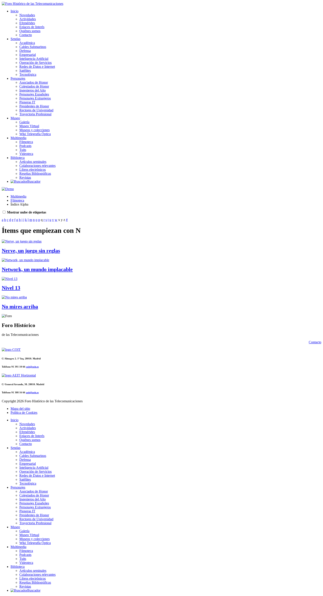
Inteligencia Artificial (33, 59)
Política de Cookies (24, 412)
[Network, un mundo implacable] (25, 260)
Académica (27, 43)
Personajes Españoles (34, 94)
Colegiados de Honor (34, 86)
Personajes (18, 78)
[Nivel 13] (9, 279)
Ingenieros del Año (32, 90)
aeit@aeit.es (32, 392)
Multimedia (18, 138)
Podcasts (25, 146)
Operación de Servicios (35, 62)
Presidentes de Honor (34, 106)
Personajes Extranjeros (35, 98)
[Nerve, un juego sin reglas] (22, 241)
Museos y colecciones (34, 130)
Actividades (27, 19)
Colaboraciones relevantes (37, 165)
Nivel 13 (11, 288)
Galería (24, 122)
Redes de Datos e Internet (37, 66)
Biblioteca (18, 158)
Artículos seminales (32, 162)
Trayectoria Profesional (35, 114)
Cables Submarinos (32, 47)
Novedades (27, 15)
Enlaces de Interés (31, 27)
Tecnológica (27, 74)
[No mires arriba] (14, 297)
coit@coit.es (32, 366)
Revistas (25, 177)
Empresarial (27, 55)
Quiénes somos (29, 31)
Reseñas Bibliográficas (35, 173)
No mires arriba (20, 306)
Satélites (25, 70)
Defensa (25, 51)
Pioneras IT (27, 102)
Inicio (14, 11)
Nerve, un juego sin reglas (31, 251)
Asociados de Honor (33, 82)
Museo (15, 118)
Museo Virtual (29, 126)
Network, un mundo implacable (37, 269)
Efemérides (27, 23)
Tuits (22, 150)
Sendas (15, 39)
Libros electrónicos (32, 169)
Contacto (25, 35)
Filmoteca (26, 142)
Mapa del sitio (20, 408)
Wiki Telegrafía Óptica (35, 134)
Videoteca (26, 154)
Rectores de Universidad (36, 110)
